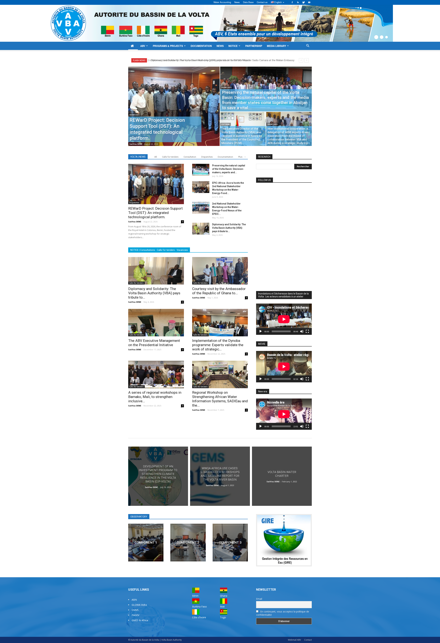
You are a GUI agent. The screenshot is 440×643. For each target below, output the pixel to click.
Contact (308, 639)
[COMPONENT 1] (145, 542)
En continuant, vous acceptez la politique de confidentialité (282, 613)
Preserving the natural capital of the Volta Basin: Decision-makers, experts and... (228, 169)
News (237, 2)
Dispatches (134, 115)
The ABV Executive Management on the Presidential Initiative (154, 343)
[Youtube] (309, 2)
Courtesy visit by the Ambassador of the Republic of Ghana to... (219, 291)
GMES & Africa (140, 620)
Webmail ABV (294, 639)
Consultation (190, 157)
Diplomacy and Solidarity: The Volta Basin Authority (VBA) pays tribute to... (229, 228)
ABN (134, 599)
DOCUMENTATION (201, 46)
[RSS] (297, 2)
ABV (142, 46)
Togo (223, 617)
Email (259, 598)
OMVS (135, 610)
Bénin (195, 595)
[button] (308, 46)
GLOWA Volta (139, 604)
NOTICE (233, 46)
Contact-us (262, 2)
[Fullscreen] (307, 331)
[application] (284, 319)
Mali (222, 606)
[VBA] (220, 23)
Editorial (225, 124)
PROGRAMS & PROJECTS (168, 46)
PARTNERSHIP (253, 46)
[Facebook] (292, 2)
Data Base (248, 2)
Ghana (223, 595)
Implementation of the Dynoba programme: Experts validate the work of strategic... (217, 345)
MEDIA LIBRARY (276, 46)
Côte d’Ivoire (199, 617)
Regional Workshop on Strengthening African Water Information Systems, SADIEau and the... (220, 398)
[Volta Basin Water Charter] (282, 476)
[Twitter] (303, 2)
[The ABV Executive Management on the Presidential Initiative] (156, 322)
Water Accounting (222, 2)
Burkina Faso (199, 606)
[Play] (260, 331)
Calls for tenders (170, 157)
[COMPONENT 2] (188, 542)
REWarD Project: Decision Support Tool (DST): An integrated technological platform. (200, 60)
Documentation (225, 157)
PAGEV (135, 615)
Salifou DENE (135, 144)
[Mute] (302, 331)
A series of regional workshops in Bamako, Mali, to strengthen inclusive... (154, 396)
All (155, 157)
